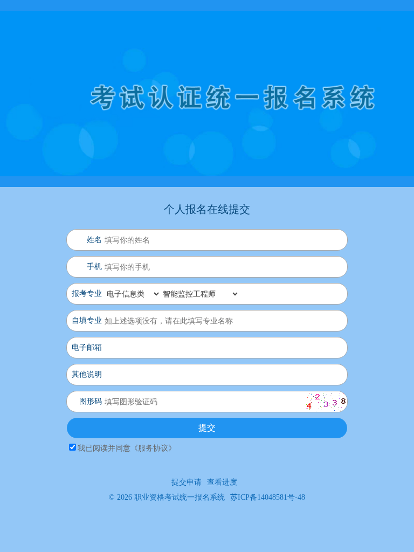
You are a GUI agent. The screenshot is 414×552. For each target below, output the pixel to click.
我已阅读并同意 (127, 448)
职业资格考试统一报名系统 (179, 497)
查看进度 (222, 482)
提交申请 (186, 482)
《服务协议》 (153, 448)
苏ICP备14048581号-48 (267, 497)
